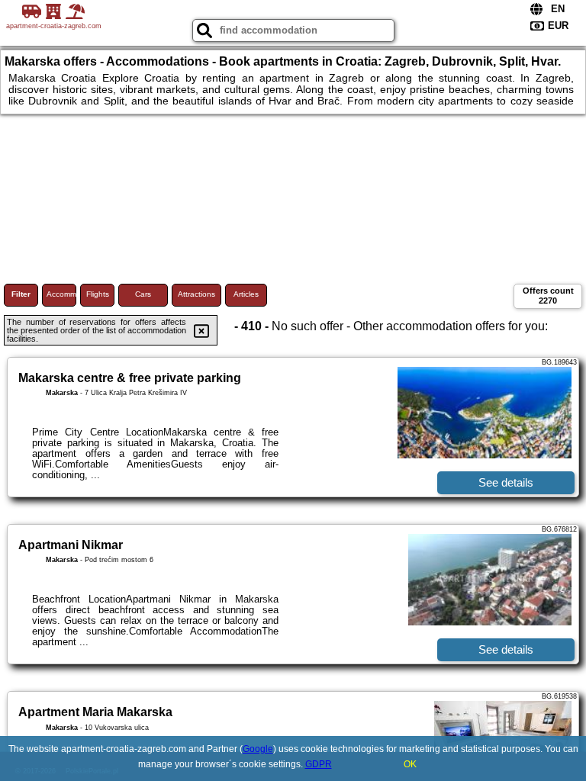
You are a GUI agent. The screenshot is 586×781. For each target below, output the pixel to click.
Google (258, 749)
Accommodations (61, 294)
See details (505, 482)
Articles (246, 294)
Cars (143, 294)
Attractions (196, 294)
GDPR (318, 764)
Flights (97, 294)
